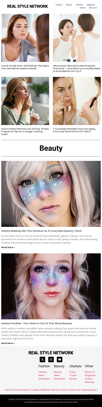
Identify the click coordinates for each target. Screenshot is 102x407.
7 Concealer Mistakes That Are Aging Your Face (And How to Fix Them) (74, 130)
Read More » (8, 247)
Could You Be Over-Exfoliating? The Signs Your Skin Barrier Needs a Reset (25, 67)
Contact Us (73, 389)
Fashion (59, 5)
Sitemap (89, 382)
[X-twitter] (42, 359)
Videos (82, 7)
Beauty (69, 5)
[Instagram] (51, 359)
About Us (93, 7)
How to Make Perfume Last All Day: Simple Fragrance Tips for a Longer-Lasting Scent (25, 131)
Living (72, 372)
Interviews (44, 378)
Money (73, 378)
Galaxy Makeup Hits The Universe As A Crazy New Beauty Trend (41, 231)
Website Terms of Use (53, 389)
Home (8, 389)
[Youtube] (59, 359)
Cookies (34, 389)
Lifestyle (79, 5)
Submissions (89, 389)
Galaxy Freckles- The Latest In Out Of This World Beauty (36, 323)
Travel (72, 375)
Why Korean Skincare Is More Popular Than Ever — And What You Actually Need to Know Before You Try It (76, 68)
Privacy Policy (20, 389)
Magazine (91, 5)
